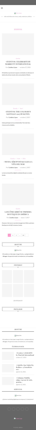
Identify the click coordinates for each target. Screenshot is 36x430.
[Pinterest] (20, 2)
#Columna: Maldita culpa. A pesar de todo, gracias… (24, 380)
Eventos (18, 58)
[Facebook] (13, 2)
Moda (18, 158)
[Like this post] (13, 78)
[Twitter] (15, 2)
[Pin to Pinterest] (20, 78)
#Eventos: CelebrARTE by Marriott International (18, 62)
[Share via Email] (22, 78)
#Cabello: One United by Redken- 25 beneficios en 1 (25, 367)
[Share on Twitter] (18, 78)
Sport (21, 108)
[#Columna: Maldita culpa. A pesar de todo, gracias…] (8, 381)
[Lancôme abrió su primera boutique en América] (18, 194)
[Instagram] (18, 20)
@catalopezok (18, 300)
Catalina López (12, 67)
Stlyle (24, 158)
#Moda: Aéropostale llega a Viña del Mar (18, 163)
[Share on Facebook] (16, 78)
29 (23, 235)
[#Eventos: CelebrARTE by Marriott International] (18, 44)
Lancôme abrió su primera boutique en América (18, 213)
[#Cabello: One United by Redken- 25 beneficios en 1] (8, 368)
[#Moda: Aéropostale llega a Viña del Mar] (18, 144)
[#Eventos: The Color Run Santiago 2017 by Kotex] (18, 94)
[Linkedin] (23, 2)
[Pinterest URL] (7, 277)
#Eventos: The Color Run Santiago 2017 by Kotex (18, 112)
